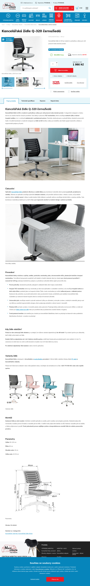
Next (39, 88)
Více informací (80, 82)
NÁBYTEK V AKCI (62, 548)
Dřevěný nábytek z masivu (49, 553)
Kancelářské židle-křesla (30, 24)
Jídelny (58, 551)
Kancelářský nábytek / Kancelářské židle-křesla (19, 533)
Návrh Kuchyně (64, 8)
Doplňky (59, 557)
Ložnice (74, 551)
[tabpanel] (23, 55)
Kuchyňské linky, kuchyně (49, 551)
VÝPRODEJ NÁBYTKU (47, 548)
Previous (7, 88)
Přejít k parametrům (58, 91)
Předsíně (44, 557)
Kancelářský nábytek (17, 24)
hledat (49, 8)
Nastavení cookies (34, 579)
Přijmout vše (55, 579)
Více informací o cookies (42, 569)
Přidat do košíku (63, 70)
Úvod (3, 24)
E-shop (8, 24)
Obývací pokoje (76, 548)
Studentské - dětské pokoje (77, 553)
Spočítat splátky (68, 82)
